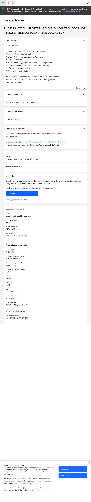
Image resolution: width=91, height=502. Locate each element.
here (38, 490)
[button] (89, 462)
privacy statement (36, 483)
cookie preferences (43, 478)
